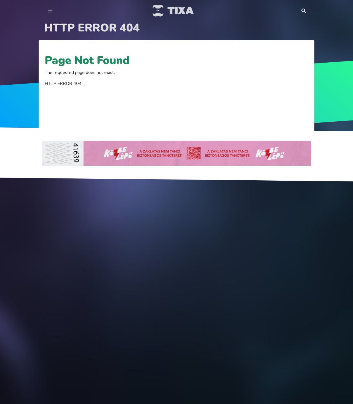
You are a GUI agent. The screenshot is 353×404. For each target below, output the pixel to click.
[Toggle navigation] (50, 10)
